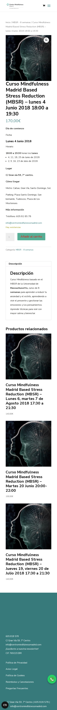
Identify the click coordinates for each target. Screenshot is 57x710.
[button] (46, 40)
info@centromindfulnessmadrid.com (24, 223)
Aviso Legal (12, 669)
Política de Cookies (15, 675)
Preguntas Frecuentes (17, 688)
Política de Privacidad (16, 662)
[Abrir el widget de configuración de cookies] (4, 705)
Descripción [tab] (15, 263)
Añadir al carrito (31, 237)
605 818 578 (12, 636)
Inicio (8, 22)
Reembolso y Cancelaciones (20, 681)
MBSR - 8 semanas (21, 22)
